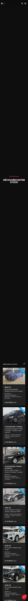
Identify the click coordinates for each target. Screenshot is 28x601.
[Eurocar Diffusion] (4, 3)
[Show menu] (25, 3)
